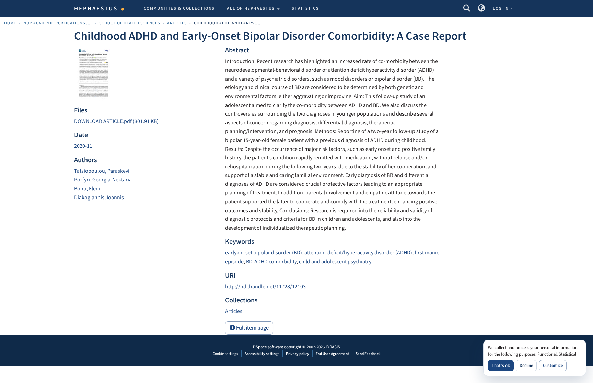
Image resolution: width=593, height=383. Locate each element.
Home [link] (10, 23)
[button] (466, 8)
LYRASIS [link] (333, 347)
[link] (145, 121)
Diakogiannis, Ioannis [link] (99, 197)
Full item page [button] (252, 328)
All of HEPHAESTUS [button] (251, 8)
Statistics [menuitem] (305, 8)
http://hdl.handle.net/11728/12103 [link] (265, 286)
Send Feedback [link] (368, 353)
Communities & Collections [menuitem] (179, 8)
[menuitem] (253, 8)
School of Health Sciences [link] (129, 23)
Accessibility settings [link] (262, 353)
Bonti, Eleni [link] (87, 188)
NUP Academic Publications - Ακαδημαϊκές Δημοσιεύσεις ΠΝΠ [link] (57, 23)
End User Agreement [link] (332, 353)
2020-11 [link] (83, 146)
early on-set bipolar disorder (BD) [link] (263, 252)
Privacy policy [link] (297, 353)
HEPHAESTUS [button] (96, 8)
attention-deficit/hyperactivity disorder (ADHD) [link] (358, 252)
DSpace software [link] (268, 347)
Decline (526, 365)
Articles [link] (177, 23)
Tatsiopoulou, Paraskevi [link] (101, 171)
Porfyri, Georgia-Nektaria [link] (103, 179)
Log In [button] (501, 8)
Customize (553, 365)
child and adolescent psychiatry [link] (335, 261)
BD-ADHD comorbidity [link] (271, 261)
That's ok (501, 365)
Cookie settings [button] (225, 353)
